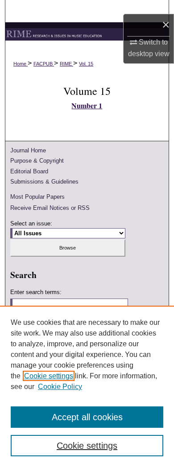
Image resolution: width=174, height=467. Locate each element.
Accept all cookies (87, 417)
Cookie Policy (60, 386)
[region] (87, 386)
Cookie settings (48, 376)
